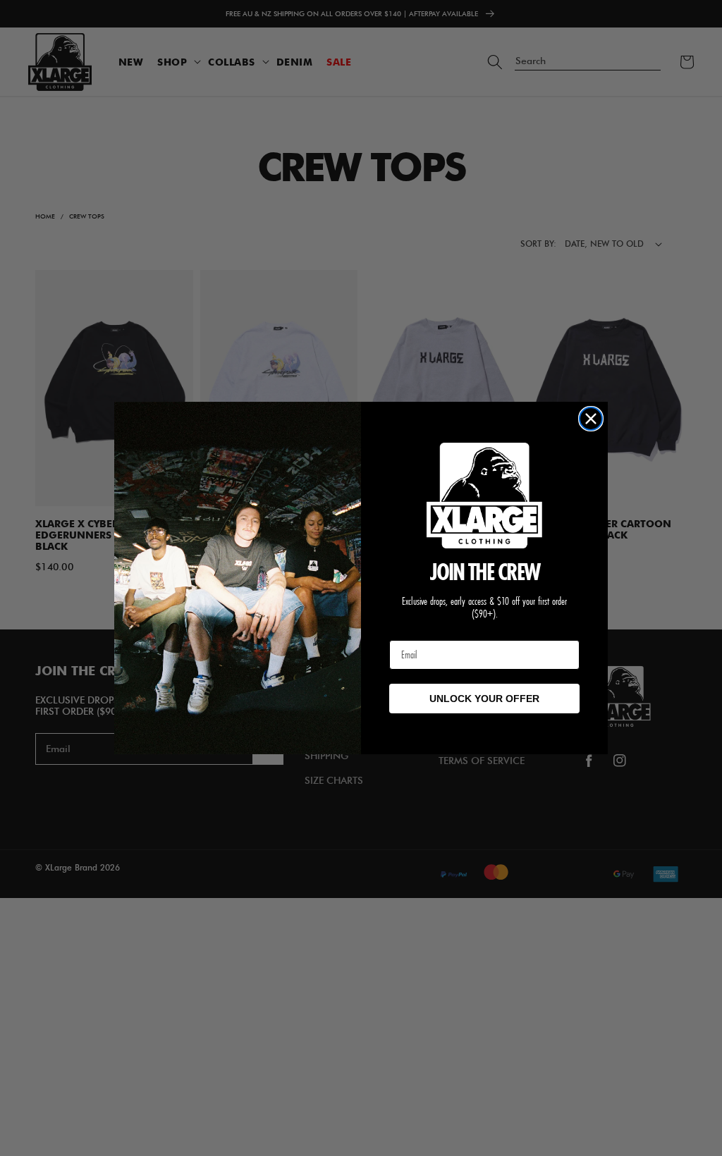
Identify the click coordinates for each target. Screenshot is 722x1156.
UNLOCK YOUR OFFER (484, 698)
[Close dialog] (591, 418)
